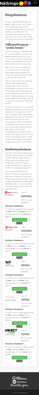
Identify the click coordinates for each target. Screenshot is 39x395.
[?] (27, 202)
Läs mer (19, 223)
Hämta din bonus (19, 220)
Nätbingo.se (23, 393)
